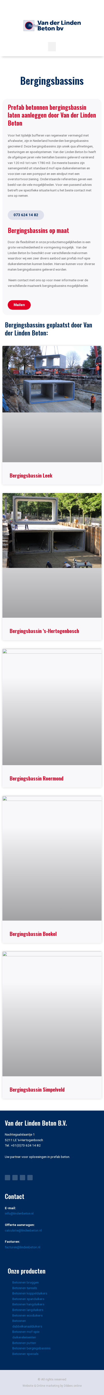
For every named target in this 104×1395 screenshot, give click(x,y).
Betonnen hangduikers (28, 1304)
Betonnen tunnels (24, 1288)
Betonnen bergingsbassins (31, 1348)
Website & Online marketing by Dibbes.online (52, 1385)
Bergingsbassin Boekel (33, 933)
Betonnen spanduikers (28, 1299)
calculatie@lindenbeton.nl (23, 1230)
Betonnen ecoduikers (27, 1315)
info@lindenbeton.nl (19, 1213)
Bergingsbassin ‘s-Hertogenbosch (44, 630)
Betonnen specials (25, 1354)
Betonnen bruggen (25, 1282)
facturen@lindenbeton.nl (22, 1247)
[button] (52, 46)
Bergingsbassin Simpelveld (37, 1089)
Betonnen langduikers (27, 1310)
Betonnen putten (24, 1343)
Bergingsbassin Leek (31, 475)
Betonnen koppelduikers (29, 1293)
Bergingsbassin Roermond (36, 778)
